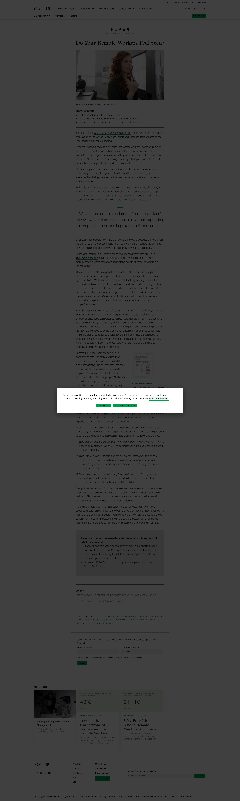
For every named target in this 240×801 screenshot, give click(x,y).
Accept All (103, 405)
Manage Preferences (125, 405)
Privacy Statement (158, 398)
